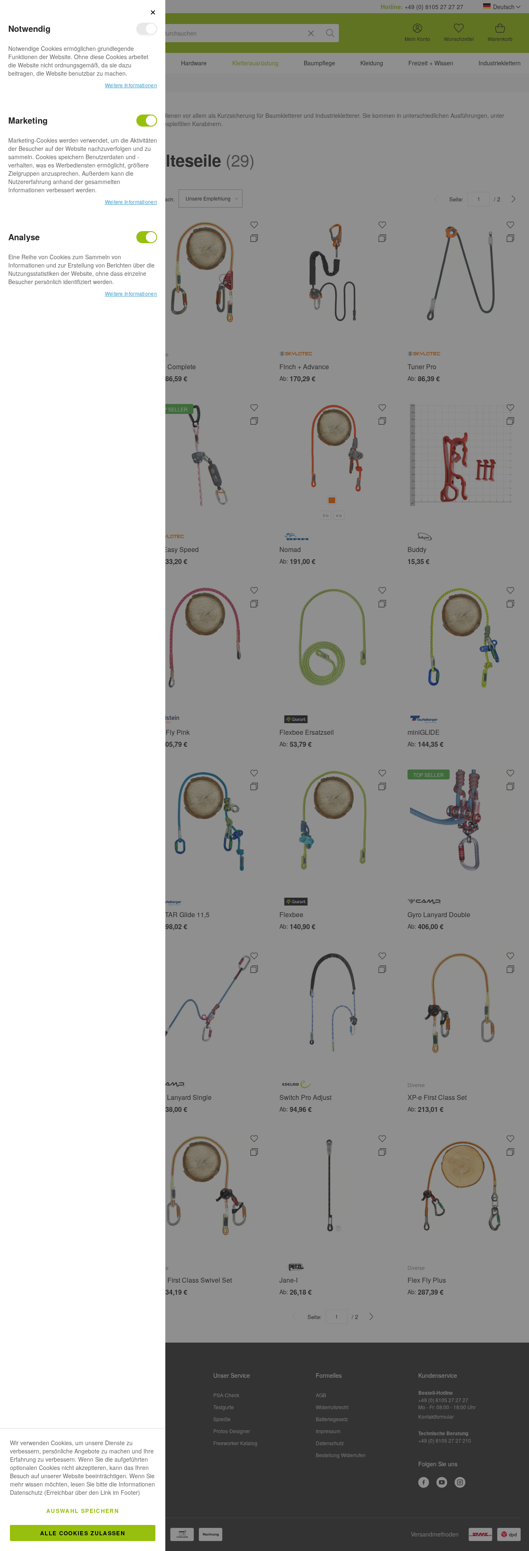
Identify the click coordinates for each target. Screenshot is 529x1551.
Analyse (146, 237)
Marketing (146, 121)
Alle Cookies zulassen (82, 1533)
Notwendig (146, 29)
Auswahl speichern (82, 1511)
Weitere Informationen (131, 84)
